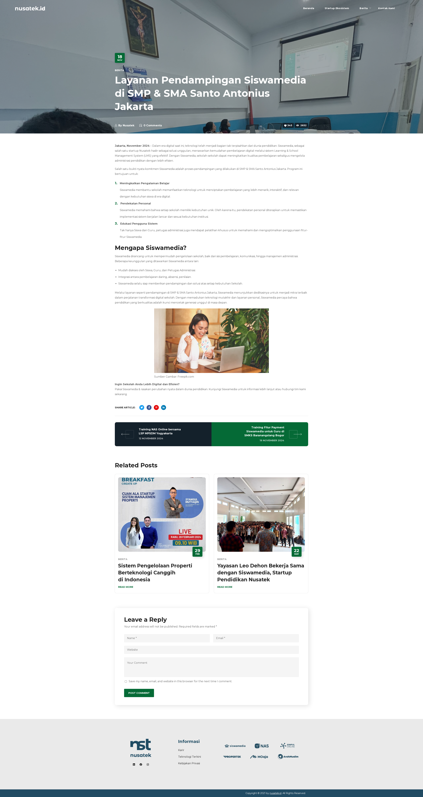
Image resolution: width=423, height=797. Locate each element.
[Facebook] (140, 764)
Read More (125, 586)
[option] (162, 536)
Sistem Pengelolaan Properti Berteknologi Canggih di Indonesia (155, 573)
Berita (119, 70)
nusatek (128, 125)
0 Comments (153, 125)
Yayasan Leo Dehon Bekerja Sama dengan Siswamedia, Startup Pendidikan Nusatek (260, 573)
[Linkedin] (133, 764)
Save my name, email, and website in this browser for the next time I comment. (180, 681)
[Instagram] (147, 764)
